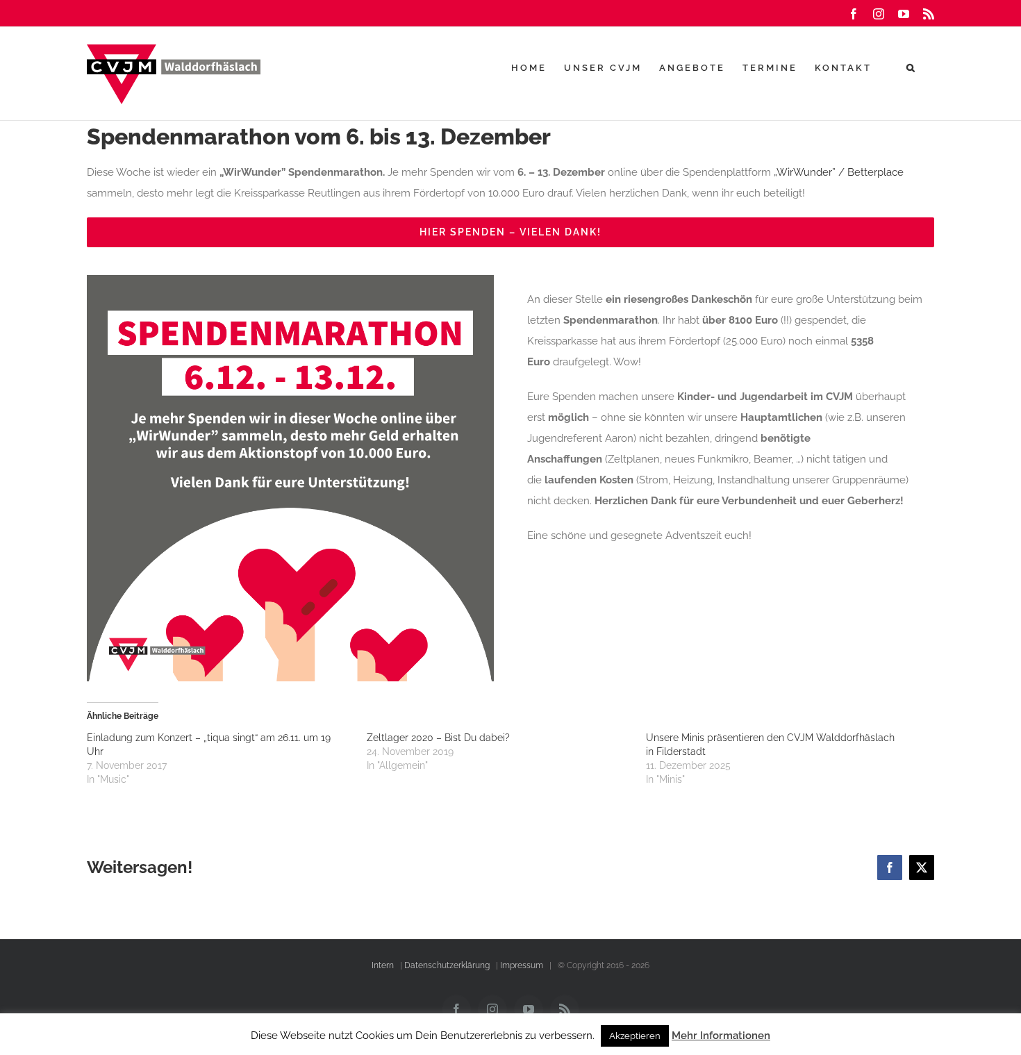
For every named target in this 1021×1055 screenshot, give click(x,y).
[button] (911, 67)
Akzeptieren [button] (635, 1036)
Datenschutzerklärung (447, 965)
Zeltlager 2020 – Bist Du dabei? (438, 737)
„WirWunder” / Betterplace (839, 172)
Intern (383, 965)
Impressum (521, 965)
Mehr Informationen (721, 1035)
